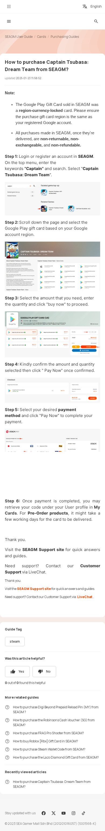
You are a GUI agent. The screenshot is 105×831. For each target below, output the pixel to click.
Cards (41, 36)
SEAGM (85, 156)
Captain (34, 168)
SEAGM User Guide (19, 36)
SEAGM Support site (43, 549)
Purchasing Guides (65, 36)
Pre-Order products (48, 513)
